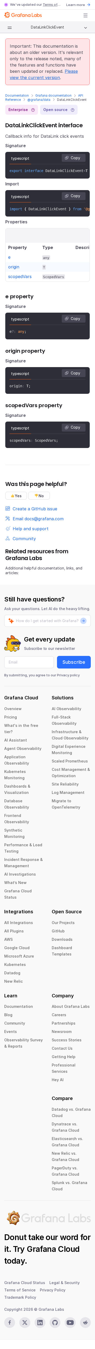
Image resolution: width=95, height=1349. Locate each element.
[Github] (55, 1322)
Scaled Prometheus (70, 761)
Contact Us (62, 1048)
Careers (59, 1015)
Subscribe (74, 662)
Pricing (10, 717)
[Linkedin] (40, 1322)
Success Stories (67, 1040)
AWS (8, 939)
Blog (8, 1015)
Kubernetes (15, 964)
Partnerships (63, 1023)
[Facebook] (9, 1322)
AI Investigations (20, 874)
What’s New (15, 882)
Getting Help (63, 1056)
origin (13, 266)
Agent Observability (22, 748)
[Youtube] (70, 1322)
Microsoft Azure (19, 956)
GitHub (58, 931)
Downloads (62, 939)
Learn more (75, 5)
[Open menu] (85, 15)
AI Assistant (15, 740)
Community (14, 1023)
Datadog (12, 973)
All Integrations (18, 922)
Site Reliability (65, 784)
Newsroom (62, 1031)
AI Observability (66, 708)
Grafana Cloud (53, 1249)
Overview (13, 708)
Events (10, 1031)
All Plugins (14, 931)
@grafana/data (38, 100)
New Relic (13, 981)
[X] (24, 1322)
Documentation (17, 95)
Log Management (68, 792)
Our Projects (63, 922)
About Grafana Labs (71, 1006)
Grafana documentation (53, 95)
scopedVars (20, 276)
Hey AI (58, 1079)
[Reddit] (85, 1322)
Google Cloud (17, 948)
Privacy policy (68, 675)
